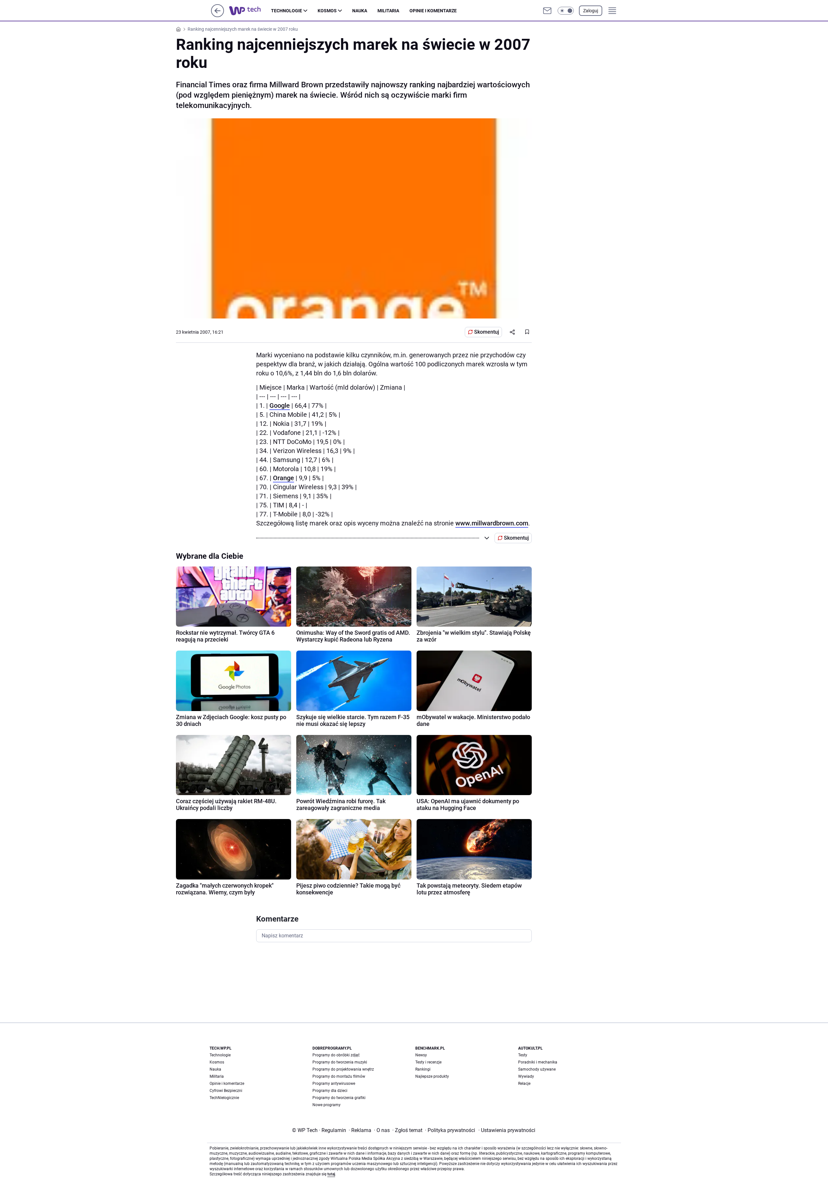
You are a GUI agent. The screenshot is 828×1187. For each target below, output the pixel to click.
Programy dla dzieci (329, 1090)
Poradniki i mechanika (537, 1062)
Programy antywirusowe (333, 1083)
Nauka (359, 10)
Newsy (421, 1055)
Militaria (388, 10)
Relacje (524, 1083)
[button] (566, 11)
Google (279, 405)
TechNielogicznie (224, 1097)
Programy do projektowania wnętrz (343, 1069)
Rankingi (422, 1069)
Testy (522, 1055)
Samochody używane (537, 1069)
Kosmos (327, 10)
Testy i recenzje (428, 1062)
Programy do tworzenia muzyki (339, 1062)
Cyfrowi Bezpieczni (226, 1090)
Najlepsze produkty (432, 1076)
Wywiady (526, 1076)
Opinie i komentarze (433, 10)
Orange (283, 478)
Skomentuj (486, 332)
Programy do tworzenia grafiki (338, 1097)
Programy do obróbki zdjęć (336, 1055)
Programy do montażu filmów (338, 1076)
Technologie (286, 10)
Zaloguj (590, 10)
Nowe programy (326, 1105)
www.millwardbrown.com (491, 523)
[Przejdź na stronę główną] (217, 15)
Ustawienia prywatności (506, 1130)
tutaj (331, 1174)
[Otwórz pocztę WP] (547, 10)
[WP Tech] (250, 10)
